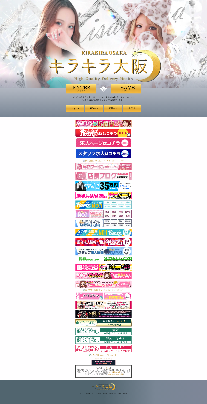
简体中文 (94, 108)
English (75, 108)
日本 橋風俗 (108, 359)
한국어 (132, 108)
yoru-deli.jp (106, 368)
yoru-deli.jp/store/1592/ (115, 374)
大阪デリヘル (99, 359)
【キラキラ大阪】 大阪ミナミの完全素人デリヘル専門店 (99, 393)
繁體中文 (113, 108)
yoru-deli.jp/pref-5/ (114, 372)
